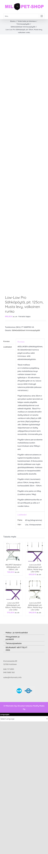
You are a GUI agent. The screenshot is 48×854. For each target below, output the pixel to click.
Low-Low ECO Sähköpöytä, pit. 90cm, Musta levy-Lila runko (35, 606)
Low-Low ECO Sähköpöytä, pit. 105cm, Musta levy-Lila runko (13, 606)
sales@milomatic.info (12, 677)
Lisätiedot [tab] (7, 347)
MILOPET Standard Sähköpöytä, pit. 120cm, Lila (13, 567)
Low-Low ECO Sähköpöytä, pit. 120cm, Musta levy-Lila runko (35, 568)
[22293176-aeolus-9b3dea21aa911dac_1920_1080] (24, 165)
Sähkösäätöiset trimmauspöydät (26, 330)
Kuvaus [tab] (6, 341)
